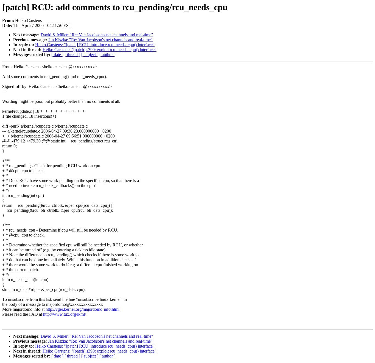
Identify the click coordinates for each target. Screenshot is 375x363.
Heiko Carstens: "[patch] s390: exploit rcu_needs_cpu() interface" (99, 49)
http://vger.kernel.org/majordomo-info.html (82, 309)
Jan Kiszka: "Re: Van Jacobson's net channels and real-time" (100, 39)
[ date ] (57, 54)
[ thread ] (72, 54)
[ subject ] (89, 54)
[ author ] (107, 54)
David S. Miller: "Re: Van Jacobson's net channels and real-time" (97, 34)
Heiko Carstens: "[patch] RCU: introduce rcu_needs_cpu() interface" (95, 44)
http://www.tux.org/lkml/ (64, 314)
